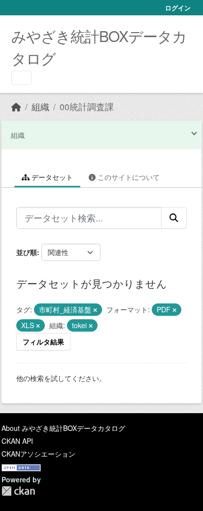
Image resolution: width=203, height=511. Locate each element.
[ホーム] (16, 106)
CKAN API (17, 441)
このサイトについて (128, 177)
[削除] (95, 310)
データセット (51, 177)
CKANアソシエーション (38, 454)
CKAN (18, 491)
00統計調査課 (87, 106)
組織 (40, 106)
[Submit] (174, 218)
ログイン (178, 7)
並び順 (26, 252)
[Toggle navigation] (21, 78)
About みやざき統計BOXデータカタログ (63, 428)
